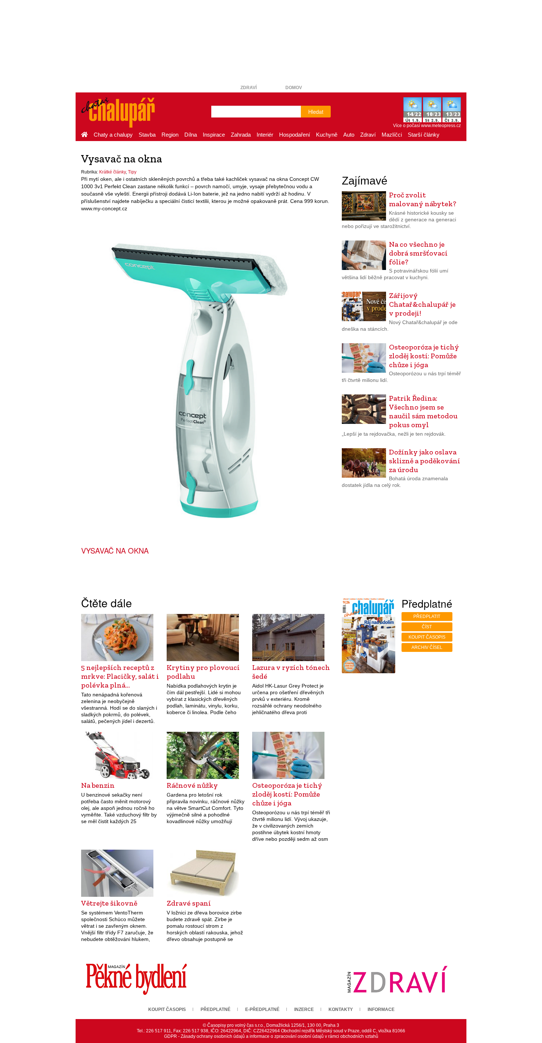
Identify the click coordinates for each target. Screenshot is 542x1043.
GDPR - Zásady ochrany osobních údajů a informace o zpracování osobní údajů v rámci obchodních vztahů (271, 1036)
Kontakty (341, 1009)
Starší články (423, 134)
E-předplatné (262, 1009)
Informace (381, 1009)
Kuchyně (326, 134)
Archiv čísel (426, 647)
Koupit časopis (427, 637)
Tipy (132, 172)
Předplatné (215, 1009)
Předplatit (426, 616)
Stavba (147, 134)
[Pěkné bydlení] (136, 979)
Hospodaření (294, 134)
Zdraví (248, 87)
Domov (293, 87)
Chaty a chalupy (113, 134)
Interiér (265, 134)
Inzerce (304, 1009)
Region (169, 134)
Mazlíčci (392, 134)
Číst (427, 626)
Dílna (190, 134)
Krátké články (112, 172)
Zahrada (241, 134)
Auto (348, 134)
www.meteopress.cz (441, 125)
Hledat (315, 111)
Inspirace (214, 134)
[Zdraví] (397, 979)
